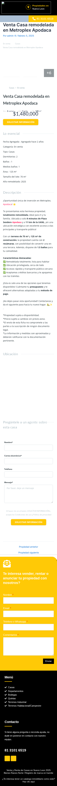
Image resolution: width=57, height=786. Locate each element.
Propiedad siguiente (28, 553)
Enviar (48, 661)
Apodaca (7, 204)
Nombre (8, 595)
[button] (14, 18)
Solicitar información (20, 122)
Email (7, 608)
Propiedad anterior (28, 547)
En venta (6, 43)
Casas (17, 43)
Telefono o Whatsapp (15, 621)
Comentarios (11, 635)
